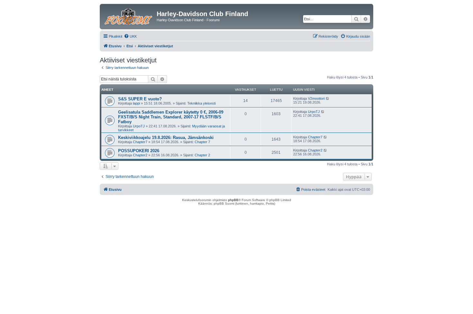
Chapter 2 (202, 155)
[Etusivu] (129, 15)
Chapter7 (140, 142)
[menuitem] (130, 36)
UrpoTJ (139, 126)
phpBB (233, 200)
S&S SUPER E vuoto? (140, 99)
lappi (136, 103)
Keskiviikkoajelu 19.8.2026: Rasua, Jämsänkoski (166, 137)
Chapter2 (140, 155)
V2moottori (316, 98)
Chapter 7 (202, 142)
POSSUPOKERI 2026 (138, 150)
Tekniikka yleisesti (201, 103)
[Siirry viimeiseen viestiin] (328, 98)
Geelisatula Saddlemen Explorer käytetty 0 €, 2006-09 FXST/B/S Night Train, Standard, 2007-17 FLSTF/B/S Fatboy (170, 117)
